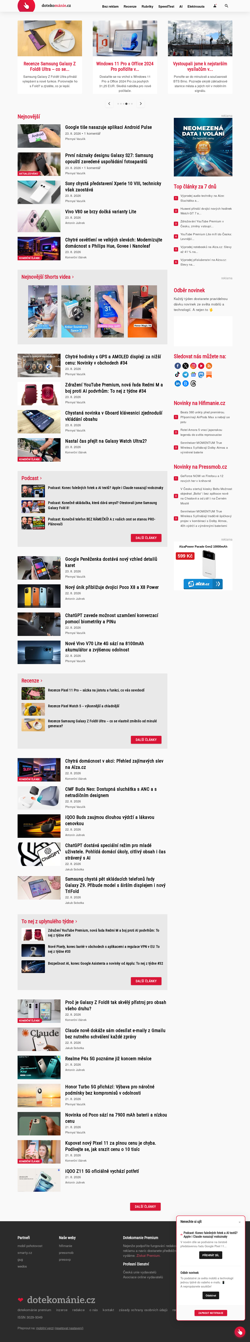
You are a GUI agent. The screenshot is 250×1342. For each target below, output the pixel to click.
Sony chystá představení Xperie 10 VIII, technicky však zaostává (113, 186)
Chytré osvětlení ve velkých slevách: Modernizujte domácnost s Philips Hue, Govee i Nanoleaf (113, 243)
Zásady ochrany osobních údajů (143, 1309)
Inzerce (62, 1309)
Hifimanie (65, 1245)
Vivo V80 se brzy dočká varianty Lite (100, 211)
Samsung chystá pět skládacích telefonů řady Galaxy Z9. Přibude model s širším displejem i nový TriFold (115, 885)
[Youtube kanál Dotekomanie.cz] (201, 366)
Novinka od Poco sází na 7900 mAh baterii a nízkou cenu (116, 1118)
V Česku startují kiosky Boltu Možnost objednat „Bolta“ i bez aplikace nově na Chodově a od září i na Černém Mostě (206, 496)
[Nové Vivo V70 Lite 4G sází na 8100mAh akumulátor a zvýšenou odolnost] (39, 652)
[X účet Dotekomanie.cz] (185, 366)
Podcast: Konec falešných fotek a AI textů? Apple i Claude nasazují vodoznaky (105, 488)
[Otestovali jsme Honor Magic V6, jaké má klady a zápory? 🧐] (142, 311)
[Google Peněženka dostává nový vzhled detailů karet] (39, 568)
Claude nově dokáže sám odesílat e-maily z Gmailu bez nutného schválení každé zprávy (115, 1033)
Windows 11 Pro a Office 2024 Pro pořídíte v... (50, 66)
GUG (20, 1259)
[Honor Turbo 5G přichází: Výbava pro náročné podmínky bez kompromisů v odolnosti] (39, 1095)
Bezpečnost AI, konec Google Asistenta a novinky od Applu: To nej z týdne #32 (105, 963)
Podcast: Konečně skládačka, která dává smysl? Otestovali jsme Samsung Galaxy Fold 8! (102, 505)
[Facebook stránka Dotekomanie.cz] (178, 366)
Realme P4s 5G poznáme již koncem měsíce (108, 1058)
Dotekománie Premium (34, 1309)
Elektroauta (196, 6)
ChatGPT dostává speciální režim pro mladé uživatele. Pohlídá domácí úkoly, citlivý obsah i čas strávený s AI (115, 852)
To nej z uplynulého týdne (47, 921)
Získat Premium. (149, 1255)
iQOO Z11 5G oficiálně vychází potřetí (102, 1171)
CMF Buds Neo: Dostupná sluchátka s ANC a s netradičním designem (111, 792)
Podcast (29, 478)
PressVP (65, 1259)
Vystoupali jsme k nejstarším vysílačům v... (125, 66)
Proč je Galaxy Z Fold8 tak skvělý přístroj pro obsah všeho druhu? (115, 1005)
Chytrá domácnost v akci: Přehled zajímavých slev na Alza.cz (114, 764)
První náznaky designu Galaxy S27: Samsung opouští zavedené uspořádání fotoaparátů (109, 158)
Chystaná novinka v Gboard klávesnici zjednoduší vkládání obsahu (113, 416)
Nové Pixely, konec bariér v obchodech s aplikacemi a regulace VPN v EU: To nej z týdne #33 (104, 949)
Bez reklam (110, 6)
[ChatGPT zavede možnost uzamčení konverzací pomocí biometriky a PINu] (39, 624)
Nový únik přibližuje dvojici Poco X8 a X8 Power (112, 587)
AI (180, 6)
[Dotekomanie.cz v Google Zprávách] (193, 375)
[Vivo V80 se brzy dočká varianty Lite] (39, 220)
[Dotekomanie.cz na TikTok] (178, 375)
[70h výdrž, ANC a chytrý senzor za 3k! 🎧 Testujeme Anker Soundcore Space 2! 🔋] (76, 311)
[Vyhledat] (226, 6)
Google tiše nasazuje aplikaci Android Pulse (108, 127)
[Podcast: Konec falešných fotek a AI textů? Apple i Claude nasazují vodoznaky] (200, 38)
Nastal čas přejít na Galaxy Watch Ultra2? (106, 441)
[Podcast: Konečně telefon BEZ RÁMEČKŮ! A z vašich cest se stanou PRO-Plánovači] (33, 523)
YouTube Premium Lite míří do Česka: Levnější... (206, 236)
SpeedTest (166, 6)
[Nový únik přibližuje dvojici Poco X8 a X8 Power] (39, 596)
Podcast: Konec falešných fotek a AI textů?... (200, 66)
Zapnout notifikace (210, 1313)
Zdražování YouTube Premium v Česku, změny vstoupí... (202, 223)
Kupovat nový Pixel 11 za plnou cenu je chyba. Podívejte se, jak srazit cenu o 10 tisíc (110, 1146)
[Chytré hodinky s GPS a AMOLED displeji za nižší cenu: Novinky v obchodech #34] (39, 365)
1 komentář (92, 133)
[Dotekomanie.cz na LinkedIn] (178, 383)
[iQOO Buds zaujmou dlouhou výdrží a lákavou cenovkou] (39, 826)
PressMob (66, 1252)
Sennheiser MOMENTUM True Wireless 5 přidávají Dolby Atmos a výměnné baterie (204, 447)
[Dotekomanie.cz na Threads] (193, 383)
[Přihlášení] (215, 6)
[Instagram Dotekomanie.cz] (193, 366)
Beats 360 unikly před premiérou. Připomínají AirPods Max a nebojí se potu (205, 417)
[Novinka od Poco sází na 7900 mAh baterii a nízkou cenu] (39, 1123)
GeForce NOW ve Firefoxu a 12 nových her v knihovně (201, 478)
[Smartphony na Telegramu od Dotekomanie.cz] (185, 375)
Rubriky (147, 6)
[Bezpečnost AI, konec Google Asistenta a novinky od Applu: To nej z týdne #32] (33, 966)
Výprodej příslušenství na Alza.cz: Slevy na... (203, 262)
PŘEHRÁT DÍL (210, 1255)
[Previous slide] (109, 103)
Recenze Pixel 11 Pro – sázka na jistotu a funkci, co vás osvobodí (96, 690)
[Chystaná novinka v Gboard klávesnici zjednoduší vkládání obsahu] (39, 421)
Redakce (78, 1309)
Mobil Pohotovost (30, 1245)
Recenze (130, 6)
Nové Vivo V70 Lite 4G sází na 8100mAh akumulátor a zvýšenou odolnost (104, 647)
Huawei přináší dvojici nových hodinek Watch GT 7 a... (206, 210)
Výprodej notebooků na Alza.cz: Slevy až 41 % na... (206, 249)
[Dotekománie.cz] (44, 6)
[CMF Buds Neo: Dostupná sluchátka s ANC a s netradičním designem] (39, 798)
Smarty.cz (25, 1252)
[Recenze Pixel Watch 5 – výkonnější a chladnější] (33, 709)
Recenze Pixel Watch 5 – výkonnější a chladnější (83, 706)
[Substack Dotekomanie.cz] (209, 375)
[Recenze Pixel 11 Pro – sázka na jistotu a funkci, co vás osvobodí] (33, 693)
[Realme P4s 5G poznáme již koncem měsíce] (39, 1067)
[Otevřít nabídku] (240, 1332)
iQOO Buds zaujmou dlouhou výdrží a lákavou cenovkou (109, 820)
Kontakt (108, 1309)
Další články (146, 538)
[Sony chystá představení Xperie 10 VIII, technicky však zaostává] (39, 192)
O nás (93, 1309)
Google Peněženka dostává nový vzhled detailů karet (111, 562)
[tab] (118, 104)
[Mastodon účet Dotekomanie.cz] (201, 375)
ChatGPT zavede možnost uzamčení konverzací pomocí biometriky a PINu (111, 618)
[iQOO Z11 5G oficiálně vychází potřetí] (39, 1180)
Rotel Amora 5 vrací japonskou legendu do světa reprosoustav (201, 432)
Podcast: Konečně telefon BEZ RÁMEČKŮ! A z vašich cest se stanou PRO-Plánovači (101, 521)
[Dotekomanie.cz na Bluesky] (185, 383)
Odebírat (211, 1295)
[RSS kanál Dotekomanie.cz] (209, 366)
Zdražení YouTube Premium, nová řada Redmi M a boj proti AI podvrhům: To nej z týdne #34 (114, 388)
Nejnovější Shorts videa (46, 277)
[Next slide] (141, 103)
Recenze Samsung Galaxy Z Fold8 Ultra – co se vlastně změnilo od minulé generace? (102, 723)
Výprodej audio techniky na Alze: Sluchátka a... (202, 197)
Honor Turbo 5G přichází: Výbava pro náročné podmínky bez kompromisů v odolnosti (109, 1090)
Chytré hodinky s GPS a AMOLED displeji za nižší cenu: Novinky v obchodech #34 (113, 360)
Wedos (22, 1266)
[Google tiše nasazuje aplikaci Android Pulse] (39, 136)
